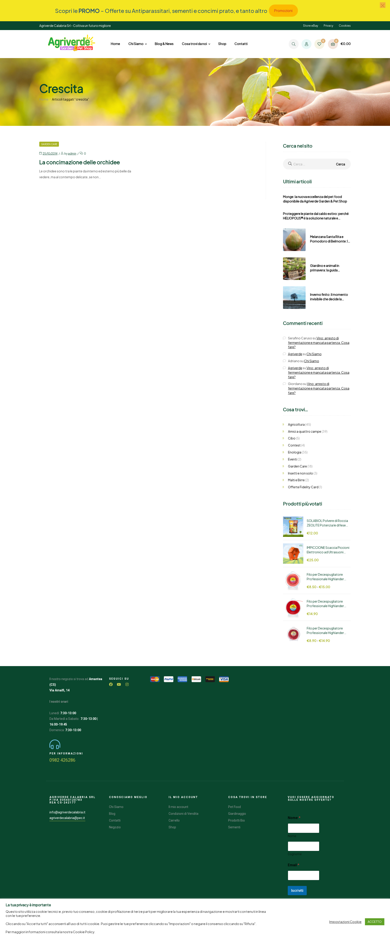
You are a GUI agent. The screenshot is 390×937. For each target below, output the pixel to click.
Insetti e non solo (300, 473)
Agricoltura (296, 424)
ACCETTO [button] (375, 921)
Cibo (291, 438)
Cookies (345, 25)
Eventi (292, 459)
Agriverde (295, 354)
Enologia (294, 452)
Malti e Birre (296, 480)
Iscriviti (297, 890)
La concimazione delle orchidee (79, 162)
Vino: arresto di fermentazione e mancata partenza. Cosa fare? (318, 342)
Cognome (295, 854)
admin (72, 153)
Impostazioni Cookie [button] (345, 922)
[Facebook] (111, 684)
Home (44, 99)
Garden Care (49, 144)
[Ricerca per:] (317, 164)
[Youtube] (119, 684)
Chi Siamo (314, 354)
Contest (294, 445)
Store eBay (310, 25)
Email (293, 865)
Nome (292, 836)
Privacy (328, 25)
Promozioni (283, 10)
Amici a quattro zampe (304, 431)
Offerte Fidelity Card (303, 487)
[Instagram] (127, 684)
